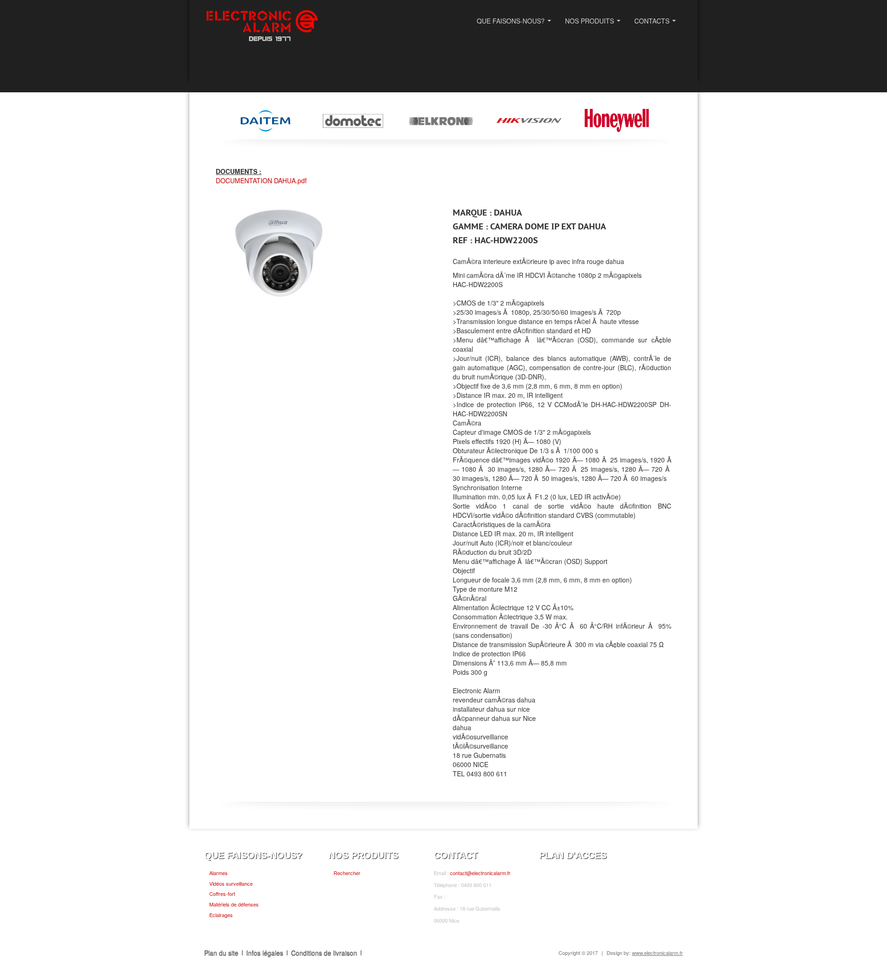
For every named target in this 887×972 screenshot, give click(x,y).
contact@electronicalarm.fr (480, 872)
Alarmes (218, 872)
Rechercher (347, 872)
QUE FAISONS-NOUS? (516, 23)
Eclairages (221, 914)
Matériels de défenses (234, 904)
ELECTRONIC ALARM (262, 26)
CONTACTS (657, 23)
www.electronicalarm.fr (657, 952)
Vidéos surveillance (231, 883)
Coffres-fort (222, 893)
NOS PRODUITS (594, 23)
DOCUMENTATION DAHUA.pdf (261, 180)
